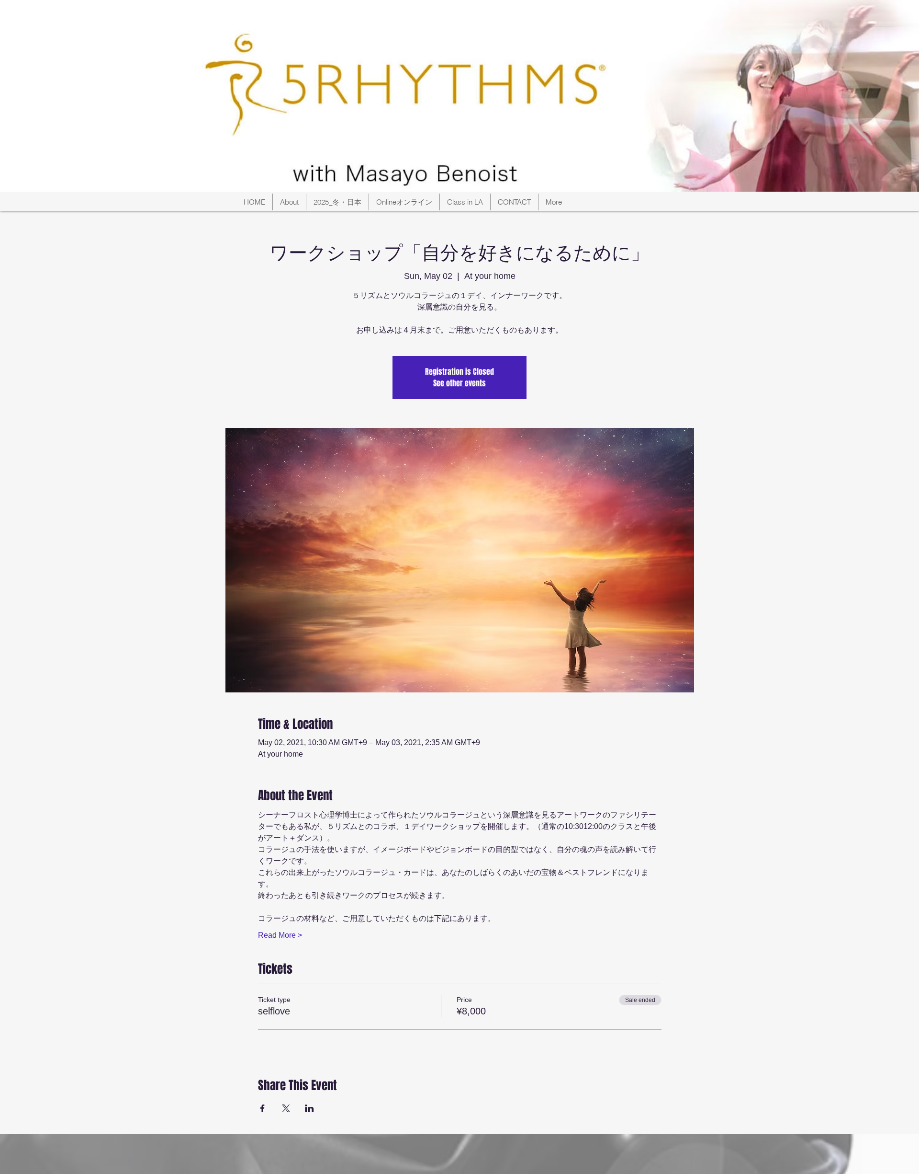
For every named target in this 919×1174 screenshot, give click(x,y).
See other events (459, 383)
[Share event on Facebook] (262, 1108)
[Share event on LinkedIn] (309, 1108)
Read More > (280, 935)
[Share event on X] (286, 1108)
